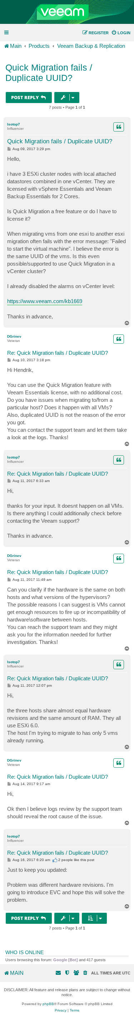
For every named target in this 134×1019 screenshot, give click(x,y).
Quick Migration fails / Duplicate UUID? (48, 72)
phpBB (48, 1004)
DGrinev (14, 336)
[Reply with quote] (118, 127)
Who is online (24, 952)
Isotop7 (13, 124)
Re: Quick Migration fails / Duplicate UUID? (57, 353)
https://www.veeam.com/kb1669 (44, 301)
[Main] (67, 12)
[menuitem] (120, 33)
